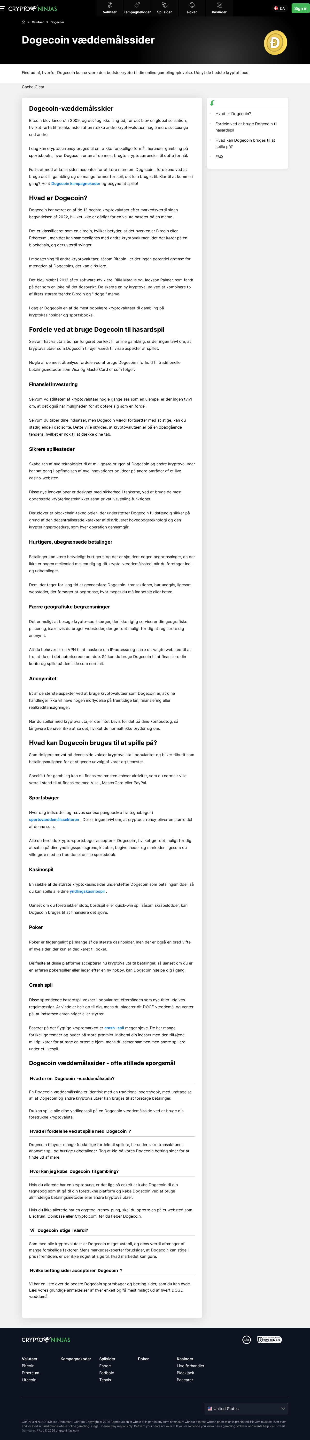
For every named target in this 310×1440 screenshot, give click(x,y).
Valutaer (29, 1358)
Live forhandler (190, 1365)
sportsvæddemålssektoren (54, 819)
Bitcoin (28, 1365)
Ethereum (30, 1372)
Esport (105, 1365)
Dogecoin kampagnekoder (75, 183)
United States (226, 1408)
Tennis (105, 1379)
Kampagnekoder (76, 1358)
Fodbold (106, 1372)
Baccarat (185, 1379)
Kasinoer (185, 1358)
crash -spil (114, 1027)
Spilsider (107, 1358)
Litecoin (29, 1379)
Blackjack (185, 1372)
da (282, 8)
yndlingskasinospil (87, 891)
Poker (143, 1358)
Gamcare (28, 1430)
